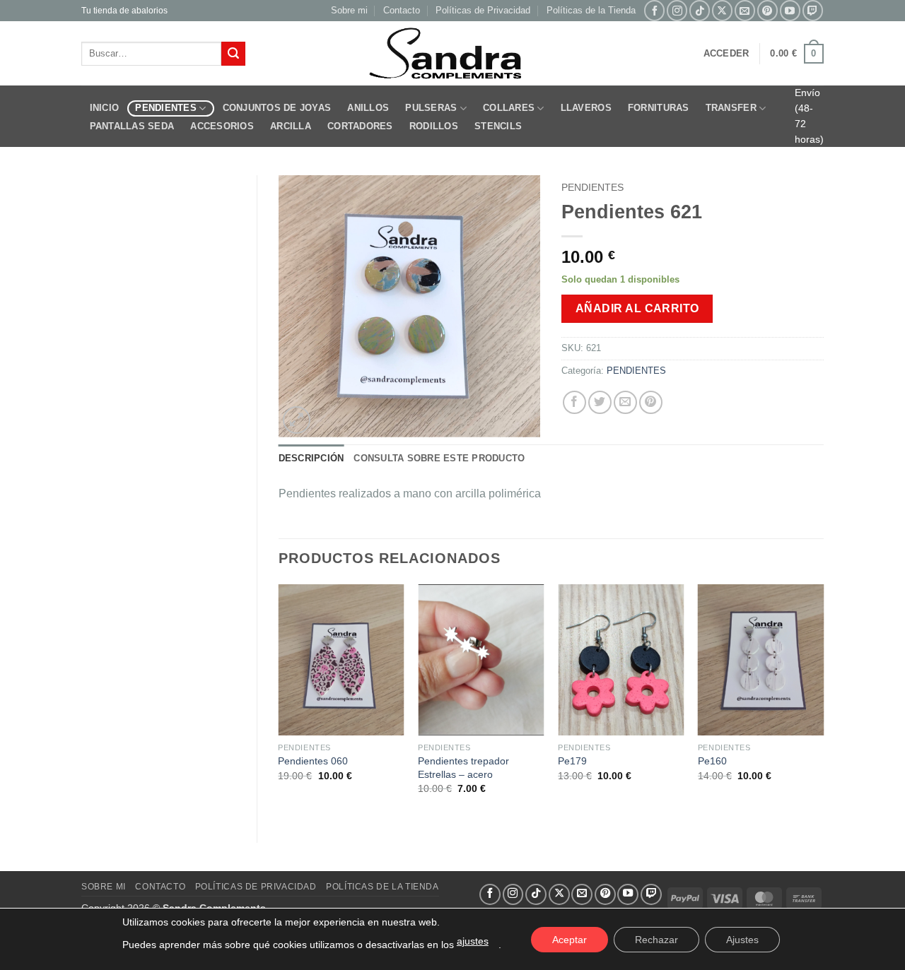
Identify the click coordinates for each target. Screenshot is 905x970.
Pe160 (712, 761)
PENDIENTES (166, 107)
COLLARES (509, 107)
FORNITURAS (658, 107)
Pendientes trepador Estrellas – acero (463, 767)
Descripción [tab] (311, 458)
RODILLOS (433, 126)
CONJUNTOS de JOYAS (277, 107)
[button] (726, 54)
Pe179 (572, 761)
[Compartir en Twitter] (600, 402)
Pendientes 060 (313, 761)
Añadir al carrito (637, 308)
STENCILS (498, 126)
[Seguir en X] (722, 10)
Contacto (401, 10)
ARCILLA (290, 126)
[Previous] (279, 701)
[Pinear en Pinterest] (650, 402)
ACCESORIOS (222, 126)
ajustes (473, 941)
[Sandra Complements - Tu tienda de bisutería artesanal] (453, 53)
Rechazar (656, 939)
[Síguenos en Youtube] (790, 10)
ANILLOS (368, 107)
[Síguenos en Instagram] (677, 10)
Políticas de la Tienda (591, 10)
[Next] (823, 701)
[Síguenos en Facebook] (654, 10)
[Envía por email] (625, 402)
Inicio (104, 107)
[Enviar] (233, 54)
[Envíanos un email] (745, 10)
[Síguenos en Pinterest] (767, 10)
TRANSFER (731, 107)
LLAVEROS (586, 107)
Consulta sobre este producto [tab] (439, 458)
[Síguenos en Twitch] (812, 10)
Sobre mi (349, 10)
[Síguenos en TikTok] (699, 10)
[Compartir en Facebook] (574, 402)
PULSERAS (431, 107)
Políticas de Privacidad (483, 10)
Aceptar (569, 939)
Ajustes (742, 939)
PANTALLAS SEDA (132, 126)
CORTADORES (360, 126)
